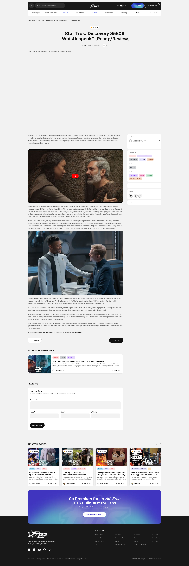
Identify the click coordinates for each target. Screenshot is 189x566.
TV (149, 468)
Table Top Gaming (140, 544)
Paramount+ (79, 332)
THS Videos (155, 541)
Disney (136, 538)
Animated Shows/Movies (139, 468)
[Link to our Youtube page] (39, 549)
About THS (155, 535)
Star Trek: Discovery (46, 332)
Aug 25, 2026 (88, 484)
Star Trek (63, 357)
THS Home (31, 21)
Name (32, 412)
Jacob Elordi (81, 468)
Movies (74, 468)
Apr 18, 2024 (117, 370)
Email (63, 412)
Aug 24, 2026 (156, 484)
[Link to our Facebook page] (44, 549)
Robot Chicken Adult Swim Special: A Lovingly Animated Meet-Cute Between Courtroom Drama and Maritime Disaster (145, 474)
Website (94, 412)
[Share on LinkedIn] (140, 196)
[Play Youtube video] (75, 176)
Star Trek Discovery (135, 178)
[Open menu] (31, 5)
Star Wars (118, 535)
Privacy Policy (40, 559)
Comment (33, 400)
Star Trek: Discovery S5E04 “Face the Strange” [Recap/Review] (78, 361)
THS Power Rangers (121, 538)
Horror (136, 541)
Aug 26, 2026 (54, 484)
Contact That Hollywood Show (55, 559)
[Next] (160, 444)
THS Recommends (51, 13)
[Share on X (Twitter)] (136, 196)
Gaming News (99, 541)
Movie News (80, 13)
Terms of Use (31, 559)
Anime (32, 468)
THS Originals (36, 13)
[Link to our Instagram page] (34, 549)
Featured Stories (120, 544)
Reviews (65, 13)
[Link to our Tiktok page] (49, 549)
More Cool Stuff (152, 13)
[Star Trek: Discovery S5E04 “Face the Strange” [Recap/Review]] (39, 364)
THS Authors (156, 538)
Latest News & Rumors (144, 156)
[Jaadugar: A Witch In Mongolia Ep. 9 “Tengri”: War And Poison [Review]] (111, 457)
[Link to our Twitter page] (29, 549)
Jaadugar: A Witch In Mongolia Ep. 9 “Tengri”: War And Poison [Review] (111, 474)
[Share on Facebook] (131, 196)
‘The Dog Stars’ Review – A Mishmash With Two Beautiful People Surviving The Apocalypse (76, 474)
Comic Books (109, 13)
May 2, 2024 (87, 45)
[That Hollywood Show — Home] (94, 5)
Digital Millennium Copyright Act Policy (75, 559)
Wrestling (124, 13)
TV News (94, 13)
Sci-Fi (97, 544)
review (142, 175)
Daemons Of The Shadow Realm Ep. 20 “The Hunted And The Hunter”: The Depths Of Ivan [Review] (42, 474)
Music (138, 13)
